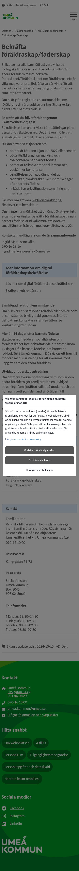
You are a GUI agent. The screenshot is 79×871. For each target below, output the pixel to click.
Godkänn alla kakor (39, 460)
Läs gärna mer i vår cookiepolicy (23, 439)
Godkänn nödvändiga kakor (39, 450)
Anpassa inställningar (41, 470)
